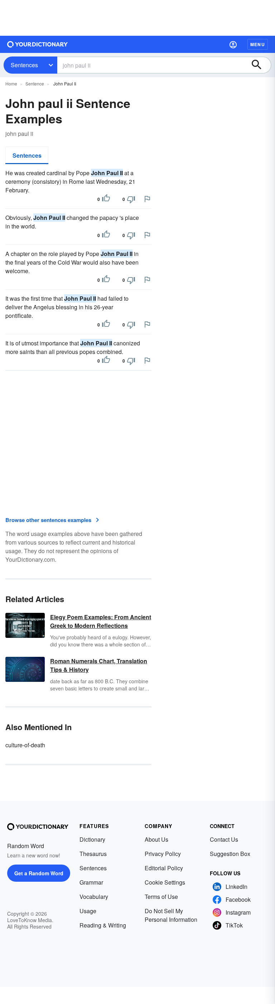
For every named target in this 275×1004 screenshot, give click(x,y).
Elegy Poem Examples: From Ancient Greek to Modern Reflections (100, 621)
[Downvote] (131, 199)
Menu (257, 44)
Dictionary (92, 839)
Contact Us (224, 839)
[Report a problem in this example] (147, 199)
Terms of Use (161, 896)
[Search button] (260, 65)
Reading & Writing (102, 925)
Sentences (24, 65)
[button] (233, 44)
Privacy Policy (163, 854)
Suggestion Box (230, 854)
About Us (156, 839)
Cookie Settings (165, 882)
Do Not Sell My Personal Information (171, 915)
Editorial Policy (164, 868)
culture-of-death (25, 745)
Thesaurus (93, 854)
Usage (87, 911)
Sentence (34, 83)
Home (11, 83)
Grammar (91, 882)
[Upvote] (106, 199)
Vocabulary (93, 896)
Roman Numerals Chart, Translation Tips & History (98, 665)
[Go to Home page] (37, 44)
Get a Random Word (38, 873)
